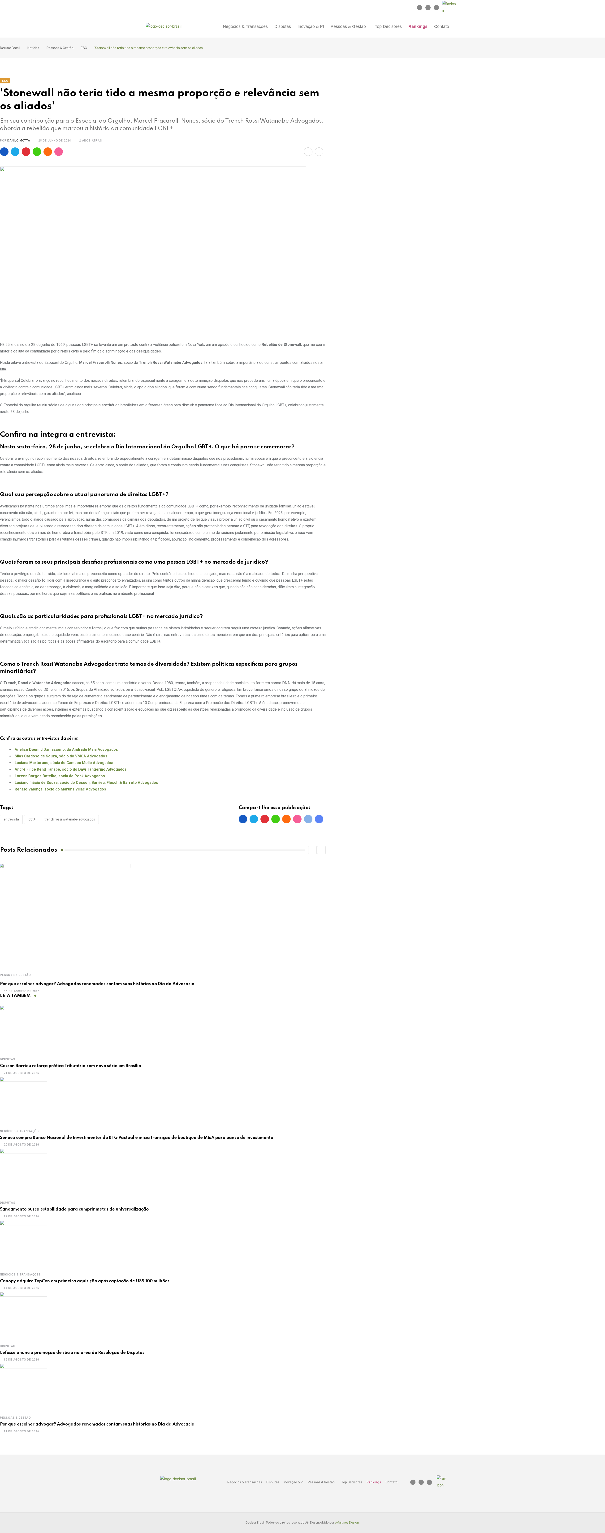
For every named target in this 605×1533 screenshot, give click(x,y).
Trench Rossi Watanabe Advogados (69, 819)
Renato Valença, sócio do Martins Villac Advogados (60, 789)
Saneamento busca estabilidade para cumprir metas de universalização (74, 1209)
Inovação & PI (311, 26)
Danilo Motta (18, 140)
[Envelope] (436, 7)
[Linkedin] (428, 7)
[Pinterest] (26, 151)
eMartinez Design (347, 1522)
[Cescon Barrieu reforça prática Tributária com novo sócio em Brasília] (23, 1029)
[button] (349, 26)
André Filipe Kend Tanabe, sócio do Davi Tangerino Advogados (71, 769)
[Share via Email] (308, 151)
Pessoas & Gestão (348, 26)
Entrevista (11, 819)
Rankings (418, 26)
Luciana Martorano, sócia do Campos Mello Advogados (64, 762)
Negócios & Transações (245, 26)
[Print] (319, 151)
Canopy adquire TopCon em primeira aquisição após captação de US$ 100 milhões (84, 1281)
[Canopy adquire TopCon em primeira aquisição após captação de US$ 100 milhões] (23, 1244)
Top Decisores (388, 26)
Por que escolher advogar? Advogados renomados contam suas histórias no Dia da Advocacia (97, 984)
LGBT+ (31, 819)
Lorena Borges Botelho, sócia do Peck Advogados (60, 776)
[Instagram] (419, 7)
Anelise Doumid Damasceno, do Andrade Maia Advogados (66, 749)
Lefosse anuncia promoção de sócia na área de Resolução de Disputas (72, 1353)
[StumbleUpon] (58, 151)
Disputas (282, 26)
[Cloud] (47, 151)
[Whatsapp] (37, 151)
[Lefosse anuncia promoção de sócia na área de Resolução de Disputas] (23, 1316)
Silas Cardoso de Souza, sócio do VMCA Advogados (61, 756)
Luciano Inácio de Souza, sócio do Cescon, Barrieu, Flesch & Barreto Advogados (86, 782)
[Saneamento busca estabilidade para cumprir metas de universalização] (23, 1172)
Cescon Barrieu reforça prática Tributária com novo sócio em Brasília (70, 1066)
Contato (441, 26)
